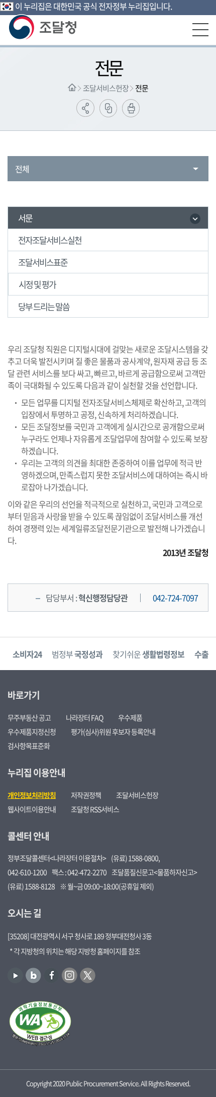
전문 (141, 88)
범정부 (77, 654)
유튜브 (15, 975)
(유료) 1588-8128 (31, 886)
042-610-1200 (27, 872)
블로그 (33, 975)
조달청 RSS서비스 (95, 809)
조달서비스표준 (42, 262)
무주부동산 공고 (29, 717)
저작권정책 (86, 795)
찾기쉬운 (148, 654)
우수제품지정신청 (32, 731)
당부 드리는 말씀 (43, 306)
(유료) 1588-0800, (135, 858)
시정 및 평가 (37, 284)
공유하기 (85, 108)
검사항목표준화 (29, 746)
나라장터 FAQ (84, 717)
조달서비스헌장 (106, 88)
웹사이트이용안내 (32, 809)
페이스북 (51, 975)
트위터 (87, 975)
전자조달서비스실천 (49, 240)
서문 (25, 217)
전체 (22, 169)
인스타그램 (69, 975)
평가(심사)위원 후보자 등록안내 (113, 731)
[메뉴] (200, 29)
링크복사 (108, 108)
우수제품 (130, 717)
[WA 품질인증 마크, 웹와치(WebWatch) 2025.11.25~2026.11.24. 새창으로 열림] (40, 1024)
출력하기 (131, 108)
